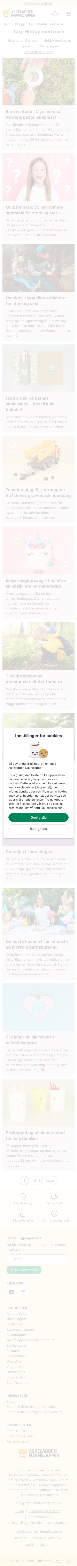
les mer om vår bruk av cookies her (38, 807)
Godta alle (39, 817)
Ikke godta (38, 829)
